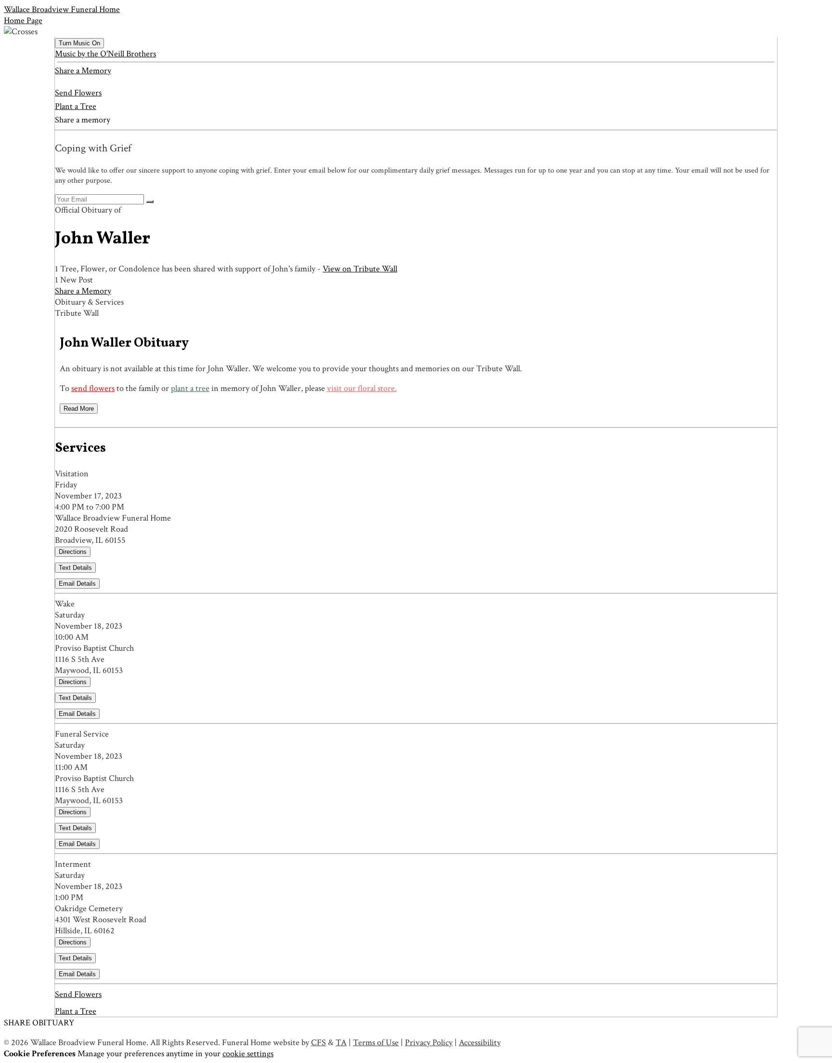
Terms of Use (376, 1042)
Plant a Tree (75, 106)
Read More (79, 408)
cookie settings (247, 1053)
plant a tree (190, 388)
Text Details (75, 567)
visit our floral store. (362, 388)
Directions (73, 551)
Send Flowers (78, 92)
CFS (318, 1042)
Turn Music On (79, 43)
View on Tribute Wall (360, 268)
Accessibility (480, 1042)
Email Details (77, 583)
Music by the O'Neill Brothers (105, 53)
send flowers (93, 388)
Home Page (23, 20)
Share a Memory (83, 70)
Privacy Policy (429, 1042)
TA (341, 1042)
